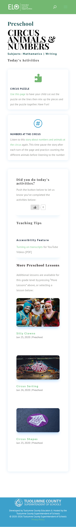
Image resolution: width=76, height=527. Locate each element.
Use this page (17, 94)
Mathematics (32, 53)
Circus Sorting (27, 386)
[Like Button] (35, 207)
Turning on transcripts (29, 247)
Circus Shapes (27, 439)
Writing (51, 53)
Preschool (21, 23)
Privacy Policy (38, 519)
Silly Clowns (26, 333)
